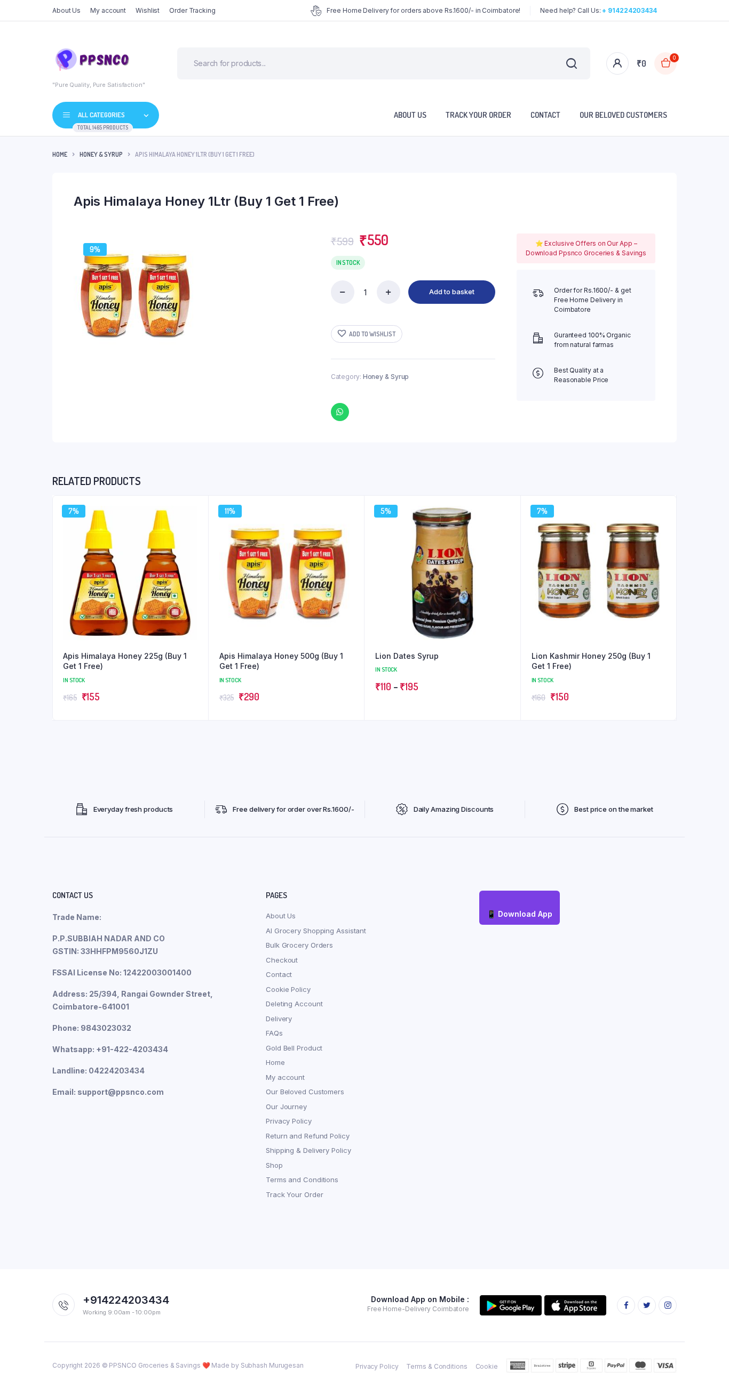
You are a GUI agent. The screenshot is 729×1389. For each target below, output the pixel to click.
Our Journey (286, 1106)
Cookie (487, 1366)
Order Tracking (192, 10)
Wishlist (148, 10)
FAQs (274, 1033)
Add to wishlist (372, 334)
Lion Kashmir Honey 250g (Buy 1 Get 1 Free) (591, 661)
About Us (66, 10)
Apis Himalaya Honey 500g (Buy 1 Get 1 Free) (281, 661)
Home (59, 154)
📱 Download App (519, 913)
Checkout (282, 960)
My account (108, 10)
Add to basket (451, 291)
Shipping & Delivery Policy (308, 1150)
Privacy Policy (289, 1121)
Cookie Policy (288, 989)
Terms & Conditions (436, 1366)
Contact (545, 115)
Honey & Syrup (101, 154)
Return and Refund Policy (308, 1136)
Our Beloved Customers (623, 115)
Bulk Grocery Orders (299, 945)
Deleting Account (294, 1003)
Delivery (279, 1018)
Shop (274, 1165)
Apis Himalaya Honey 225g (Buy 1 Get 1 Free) (125, 661)
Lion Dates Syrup (407, 655)
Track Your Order (478, 115)
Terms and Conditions (302, 1179)
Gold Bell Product (294, 1048)
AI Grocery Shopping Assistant (316, 930)
